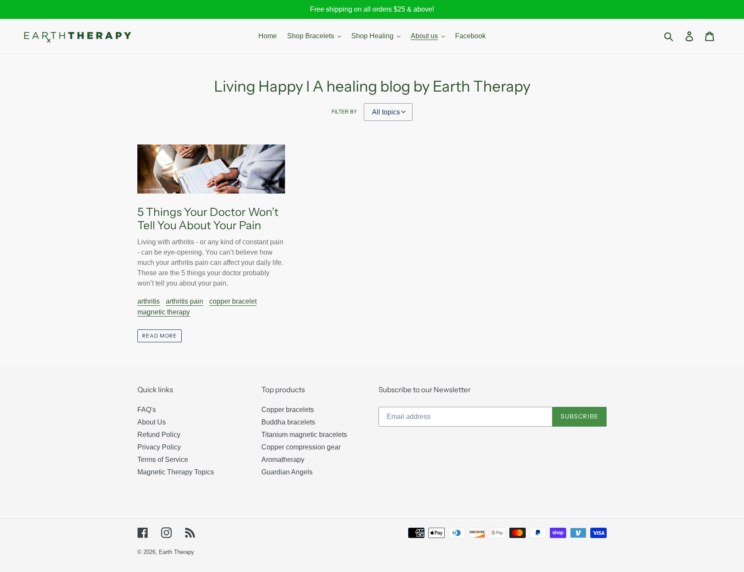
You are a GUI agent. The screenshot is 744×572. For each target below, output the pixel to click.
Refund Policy (158, 434)
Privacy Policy (159, 447)
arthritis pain (184, 301)
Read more (159, 335)
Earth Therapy (176, 552)
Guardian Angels (287, 472)
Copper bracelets (287, 409)
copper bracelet (233, 301)
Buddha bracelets (288, 422)
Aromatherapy (282, 459)
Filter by (344, 112)
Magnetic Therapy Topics (175, 472)
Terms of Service (162, 459)
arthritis (148, 301)
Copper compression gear (301, 447)
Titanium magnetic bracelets (304, 434)
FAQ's (146, 409)
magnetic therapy (163, 312)
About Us (151, 422)
